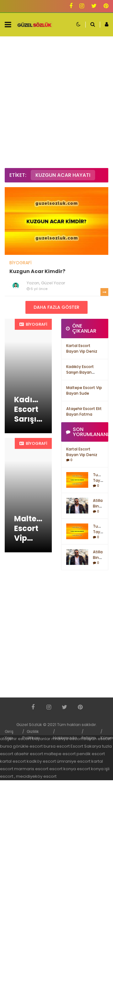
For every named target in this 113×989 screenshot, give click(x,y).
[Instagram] (81, 6)
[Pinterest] (106, 6)
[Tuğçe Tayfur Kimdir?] (77, 479)
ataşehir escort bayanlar (25, 739)
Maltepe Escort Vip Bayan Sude (84, 390)
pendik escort (91, 754)
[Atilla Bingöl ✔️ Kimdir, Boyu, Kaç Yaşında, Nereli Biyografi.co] (77, 505)
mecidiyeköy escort (36, 776)
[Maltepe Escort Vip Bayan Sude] (28, 495)
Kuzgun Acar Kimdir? (37, 271)
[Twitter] (94, 6)
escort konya (62, 769)
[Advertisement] (56, 102)
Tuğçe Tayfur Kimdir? (100, 480)
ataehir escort (28, 754)
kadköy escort (41, 761)
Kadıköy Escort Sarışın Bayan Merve (80, 372)
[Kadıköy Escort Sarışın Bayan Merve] (28, 376)
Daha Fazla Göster (56, 307)
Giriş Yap (9, 735)
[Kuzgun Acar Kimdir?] (56, 221)
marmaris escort (31, 769)
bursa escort (57, 746)
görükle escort (28, 746)
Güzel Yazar (53, 283)
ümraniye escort (73, 761)
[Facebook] (71, 6)
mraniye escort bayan (74, 739)
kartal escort (13, 761)
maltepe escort (60, 754)
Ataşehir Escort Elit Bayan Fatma (84, 411)
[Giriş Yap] (104, 25)
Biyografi (20, 263)
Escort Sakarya (86, 746)
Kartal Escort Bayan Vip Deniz (81, 348)
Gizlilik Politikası (31, 735)
